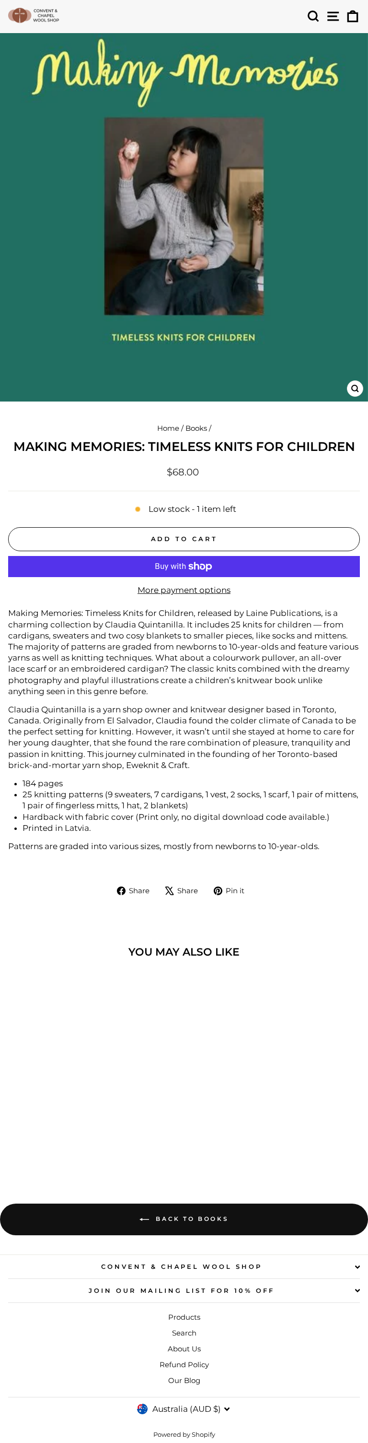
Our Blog (184, 1380)
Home (168, 428)
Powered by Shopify (184, 1434)
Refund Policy (184, 1364)
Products (184, 1317)
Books (196, 428)
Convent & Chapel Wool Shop (181, 1266)
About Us (184, 1348)
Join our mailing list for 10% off (181, 1290)
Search (184, 1332)
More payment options (184, 590)
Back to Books (191, 1219)
